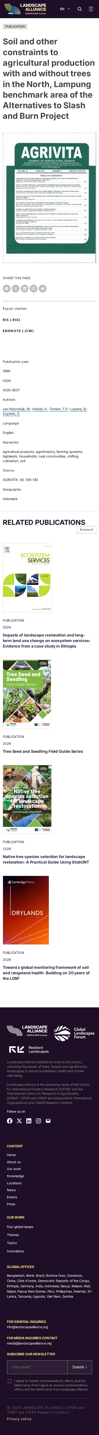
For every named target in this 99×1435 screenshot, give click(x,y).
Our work (14, 1169)
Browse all (86, 529)
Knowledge (15, 1176)
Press (11, 1204)
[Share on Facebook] (7, 289)
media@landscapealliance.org (29, 1343)
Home (11, 1155)
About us (13, 1162)
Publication (15, 26)
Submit (78, 1367)
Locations (14, 1183)
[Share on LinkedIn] (25, 289)
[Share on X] (16, 289)
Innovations (15, 1251)
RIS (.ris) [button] (12, 320)
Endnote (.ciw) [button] (19, 331)
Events (12, 1197)
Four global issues (20, 1227)
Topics (12, 1243)
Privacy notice (19, 1419)
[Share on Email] (43, 289)
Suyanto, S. (11, 413)
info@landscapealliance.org (27, 1327)
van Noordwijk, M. (16, 409)
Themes (13, 1235)
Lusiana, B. (78, 409)
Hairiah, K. (40, 409)
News (11, 1190)
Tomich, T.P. (59, 409)
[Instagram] (34, 289)
